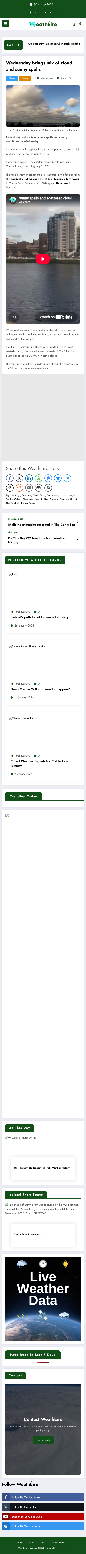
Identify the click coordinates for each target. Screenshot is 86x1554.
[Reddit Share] (19, 488)
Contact (43, 1542)
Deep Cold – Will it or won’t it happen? (40, 689)
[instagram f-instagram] (40, 12)
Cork (62, 495)
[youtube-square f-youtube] (45, 12)
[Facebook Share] (10, 478)
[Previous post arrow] (77, 522)
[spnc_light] (80, 24)
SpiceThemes (63, 1547)
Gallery (25, 78)
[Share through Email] (29, 488)
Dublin (9, 499)
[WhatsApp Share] (38, 478)
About (31, 1542)
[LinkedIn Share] (29, 478)
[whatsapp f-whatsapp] (55, 12)
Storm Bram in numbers (27, 1234)
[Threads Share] (10, 488)
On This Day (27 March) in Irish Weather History (37, 540)
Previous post (15, 518)
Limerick (38, 499)
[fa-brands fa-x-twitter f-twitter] (35, 12)
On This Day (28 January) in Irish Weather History (45, 44)
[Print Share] (38, 488)
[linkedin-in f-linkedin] (50, 12)
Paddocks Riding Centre (26, 179)
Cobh (75, 179)
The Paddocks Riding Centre (20, 503)
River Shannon (51, 499)
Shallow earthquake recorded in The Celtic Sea (41, 525)
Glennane (27, 499)
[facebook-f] (30, 12)
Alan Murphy (47, 78)
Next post (13, 532)
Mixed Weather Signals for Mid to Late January (39, 763)
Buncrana (62, 183)
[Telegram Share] (67, 478)
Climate (12, 78)
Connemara (52, 495)
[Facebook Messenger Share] (48, 478)
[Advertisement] (43, 417)
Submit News (58, 1542)
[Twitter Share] (19, 478)
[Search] (73, 24)
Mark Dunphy (22, 612)
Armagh (16, 495)
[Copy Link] (48, 488)
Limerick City (62, 179)
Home (20, 1542)
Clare (35, 495)
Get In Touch (43, 1440)
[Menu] (5, 23)
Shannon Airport (68, 499)
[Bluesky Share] (58, 478)
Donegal (70, 495)
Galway (17, 499)
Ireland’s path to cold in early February (39, 617)
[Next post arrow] (77, 539)
